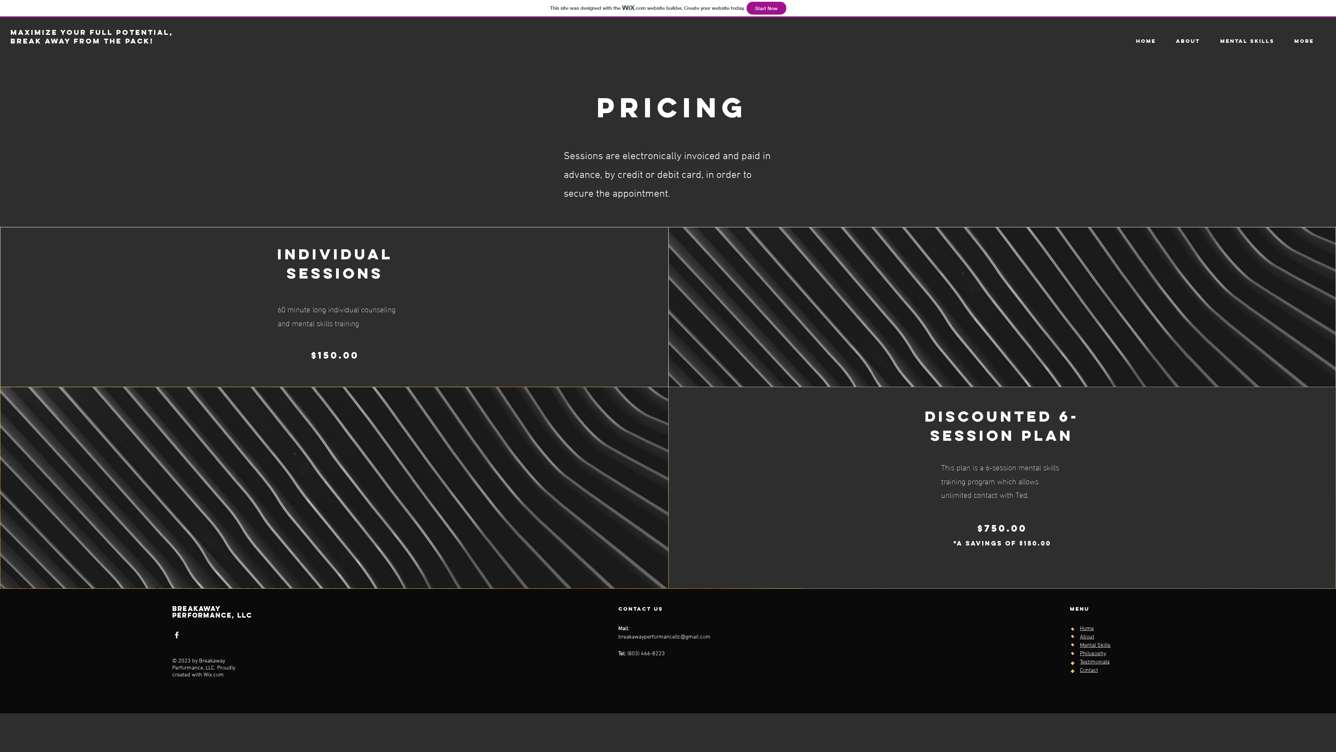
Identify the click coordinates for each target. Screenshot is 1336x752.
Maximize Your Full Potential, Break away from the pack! (91, 36)
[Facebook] (176, 635)
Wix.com (214, 675)
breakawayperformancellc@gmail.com (664, 637)
